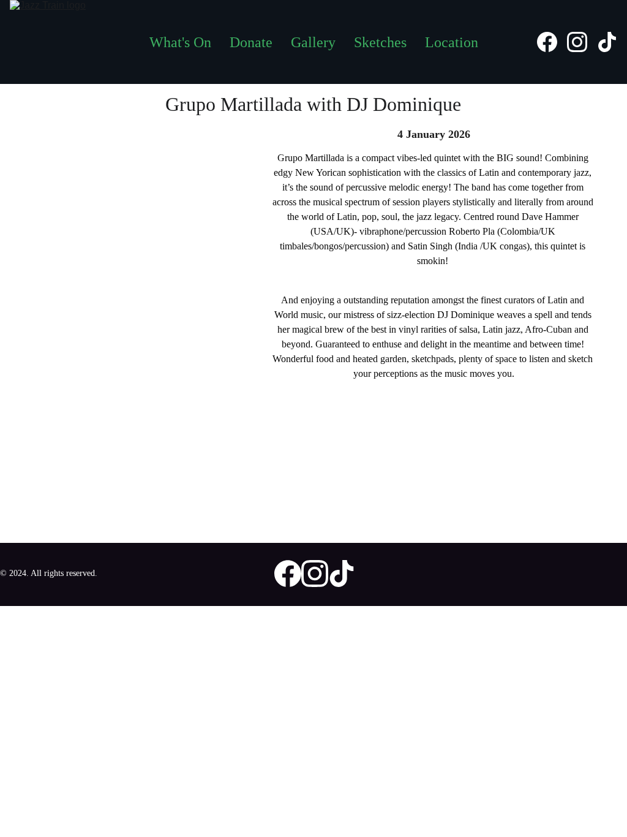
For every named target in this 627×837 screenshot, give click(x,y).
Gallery (313, 42)
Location (451, 42)
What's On (180, 42)
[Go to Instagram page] (582, 42)
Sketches (380, 42)
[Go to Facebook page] (552, 42)
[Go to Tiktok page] (607, 42)
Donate (251, 42)
